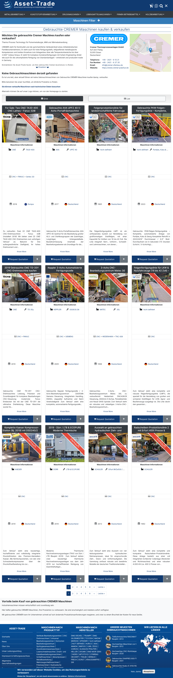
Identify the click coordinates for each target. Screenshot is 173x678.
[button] (150, 50)
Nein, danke (136, 671)
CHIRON (74, 649)
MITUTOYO (84, 654)
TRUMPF (87, 636)
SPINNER (84, 641)
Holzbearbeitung (154, 14)
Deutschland (73, 204)
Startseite (6, 637)
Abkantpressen (59, 657)
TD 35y (30, 309)
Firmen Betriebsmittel (128, 14)
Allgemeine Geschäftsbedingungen (11, 662)
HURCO (89, 644)
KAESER (18, 469)
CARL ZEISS (92, 646)
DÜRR (55, 469)
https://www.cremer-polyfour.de (115, 68)
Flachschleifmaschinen (54, 667)
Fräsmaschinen (42, 665)
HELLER (74, 652)
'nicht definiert (106, 150)
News (4, 641)
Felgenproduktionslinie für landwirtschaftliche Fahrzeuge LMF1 (108, 111)
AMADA (74, 646)
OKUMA (82, 652)
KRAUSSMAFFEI (92, 659)
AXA (57, 150)
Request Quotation (19, 259)
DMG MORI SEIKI (94, 652)
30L (118, 309)
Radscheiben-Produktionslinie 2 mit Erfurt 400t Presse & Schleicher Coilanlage (151, 430)
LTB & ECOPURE (73, 469)
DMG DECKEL (76, 636)
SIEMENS (69, 336)
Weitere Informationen (77, 676)
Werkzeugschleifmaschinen (47, 662)
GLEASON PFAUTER (88, 649)
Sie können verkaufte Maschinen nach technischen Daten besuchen (31, 86)
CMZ (14, 150)
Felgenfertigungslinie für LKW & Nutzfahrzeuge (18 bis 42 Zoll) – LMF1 (151, 270)
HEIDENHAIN (107, 336)
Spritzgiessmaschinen (45, 646)
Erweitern (42, 67)
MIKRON (74, 641)
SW (72, 662)
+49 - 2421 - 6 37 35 (111, 62)
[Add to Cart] (37, 259)
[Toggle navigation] (156, 5)
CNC (14, 177)
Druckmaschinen (71, 14)
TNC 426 (119, 336)
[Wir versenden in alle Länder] (155, 644)
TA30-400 (30, 150)
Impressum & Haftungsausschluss (16, 656)
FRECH (74, 659)
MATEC (103, 309)
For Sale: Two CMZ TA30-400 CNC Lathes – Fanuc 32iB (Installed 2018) (21, 111)
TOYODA (89, 638)
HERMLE (91, 657)
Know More (21, 251)
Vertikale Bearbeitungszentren (48, 636)
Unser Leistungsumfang (12, 651)
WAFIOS (82, 646)
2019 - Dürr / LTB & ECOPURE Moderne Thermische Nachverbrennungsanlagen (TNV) (64, 430)
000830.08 (74, 309)
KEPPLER (57, 309)
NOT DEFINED (78, 644)
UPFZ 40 (73, 150)
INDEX (75, 654)
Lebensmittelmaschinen (98, 14)
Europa (31, 204)
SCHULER (99, 469)
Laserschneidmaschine (45, 652)
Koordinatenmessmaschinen (48, 649)
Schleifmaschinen (43, 657)
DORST (81, 659)
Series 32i (30, 177)
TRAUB (83, 657)
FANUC (21, 177)
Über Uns (6, 646)
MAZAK (97, 638)
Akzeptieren (149, 671)
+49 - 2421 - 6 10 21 (110, 60)
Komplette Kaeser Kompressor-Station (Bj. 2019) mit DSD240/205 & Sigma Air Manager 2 (22, 430)
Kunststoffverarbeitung (43, 14)
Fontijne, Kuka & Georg (162, 150)
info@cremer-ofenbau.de (112, 65)
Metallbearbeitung (14, 14)
